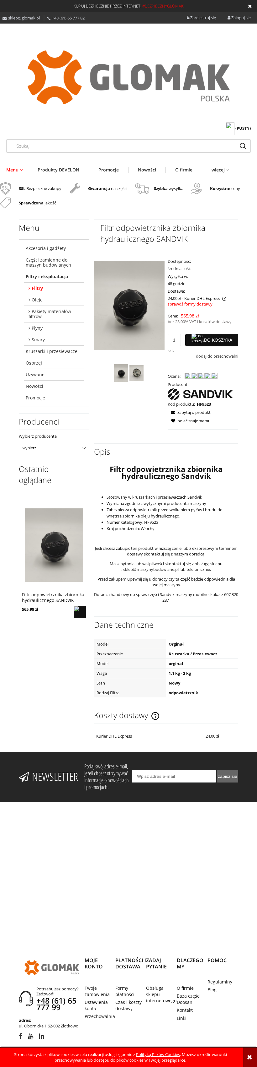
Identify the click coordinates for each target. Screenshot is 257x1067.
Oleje (37, 300)
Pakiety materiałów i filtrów (51, 313)
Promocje (35, 398)
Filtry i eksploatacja (47, 276)
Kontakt (185, 1010)
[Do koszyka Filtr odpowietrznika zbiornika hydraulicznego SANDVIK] (80, 612)
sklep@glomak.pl (24, 18)
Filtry (37, 288)
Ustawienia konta (96, 1005)
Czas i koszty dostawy (128, 1005)
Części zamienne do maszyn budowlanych (48, 262)
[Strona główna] (128, 77)
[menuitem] (17, 169)
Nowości (34, 386)
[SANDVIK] (200, 394)
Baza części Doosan (189, 999)
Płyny (37, 328)
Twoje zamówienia (97, 991)
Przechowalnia (100, 1016)
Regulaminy (219, 982)
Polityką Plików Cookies (158, 1054)
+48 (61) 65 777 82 (68, 18)
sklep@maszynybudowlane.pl (151, 569)
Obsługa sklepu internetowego (161, 994)
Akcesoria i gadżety (46, 248)
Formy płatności (124, 991)
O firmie (185, 988)
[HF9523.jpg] (121, 373)
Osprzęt (34, 363)
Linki (181, 1018)
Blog (212, 990)
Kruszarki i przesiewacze (51, 351)
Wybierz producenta (38, 436)
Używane (35, 374)
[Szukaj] (243, 146)
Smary (38, 340)
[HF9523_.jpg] (136, 373)
